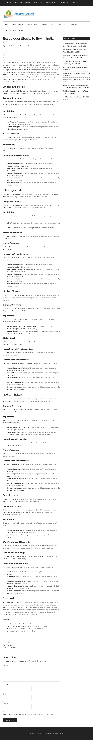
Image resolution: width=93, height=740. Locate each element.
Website (5, 703)
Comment (6, 665)
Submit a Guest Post (58, 733)
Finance (12, 645)
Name (5, 685)
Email (5, 694)
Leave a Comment (28, 46)
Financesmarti (20, 13)
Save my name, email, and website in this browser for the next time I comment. (28, 714)
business (13, 647)
